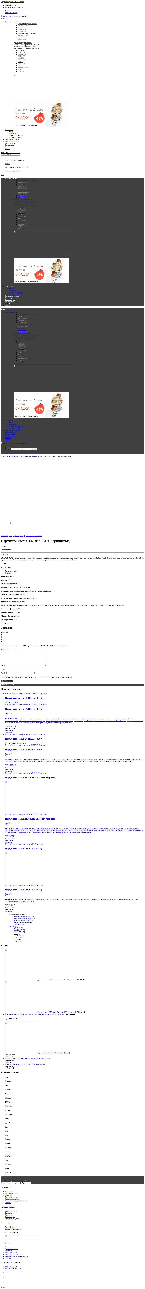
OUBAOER (18, 937)
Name (3, 669)
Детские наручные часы (23, 43)
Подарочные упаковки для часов (26, 48)
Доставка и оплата (16, 135)
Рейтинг (4, 650)
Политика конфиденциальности (16, 1201)
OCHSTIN (17, 936)
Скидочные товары (12, 139)
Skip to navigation (7, 2)
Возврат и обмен (15, 137)
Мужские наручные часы (27, 24)
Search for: (4, 152)
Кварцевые (22, 27)
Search (7, 447)
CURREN (33, 456)
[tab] (74, 571)
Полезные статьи (11, 1211)
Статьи (7, 149)
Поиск (34, 449)
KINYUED (18, 932)
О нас (11, 132)
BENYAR (34, 773)
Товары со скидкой (12, 1219)
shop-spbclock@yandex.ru (14, 7)
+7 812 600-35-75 (11, 5)
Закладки (8, 1213)
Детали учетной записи (13, 1229)
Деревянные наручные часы (25, 46)
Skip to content (18, 2)
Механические (23, 26)
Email (3, 673)
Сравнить (4, 554)
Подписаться (26, 1183)
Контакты (12, 133)
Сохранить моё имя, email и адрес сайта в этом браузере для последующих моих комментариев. (37, 677)
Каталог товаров (11, 22)
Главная (4, 456)
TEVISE (17, 941)
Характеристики (11, 571)
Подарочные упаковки (22, 922)
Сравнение (9, 1215)
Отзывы (8, 147)
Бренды (21, 50)
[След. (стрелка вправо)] (4, 1287)
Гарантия (8, 1195)
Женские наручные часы (27, 33)
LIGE (32, 844)
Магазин (8, 11)
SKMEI (16, 939)
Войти (7, 164)
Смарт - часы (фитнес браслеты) (26, 45)
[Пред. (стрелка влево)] (2, 1287)
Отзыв (3, 665)
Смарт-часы (18, 924)
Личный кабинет (11, 13)
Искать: (8, 449)
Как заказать (9, 145)
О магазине (9, 130)
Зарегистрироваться (12, 171)
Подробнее (9, 730)
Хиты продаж (10, 143)
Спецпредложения (12, 141)
